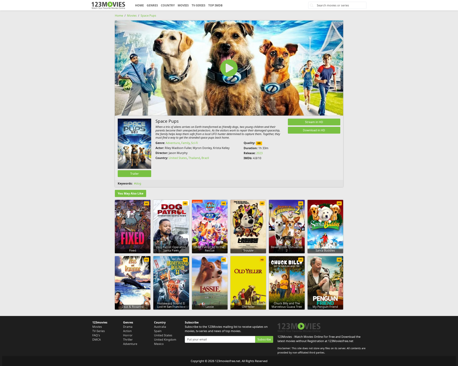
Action (127, 331)
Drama (127, 327)
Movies (183, 5)
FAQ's (96, 335)
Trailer (134, 174)
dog (138, 183)
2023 (259, 153)
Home (139, 5)
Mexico (159, 344)
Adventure (173, 143)
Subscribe (264, 339)
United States (178, 158)
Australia (160, 327)
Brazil (205, 158)
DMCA (96, 340)
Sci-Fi (194, 143)
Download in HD (314, 130)
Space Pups (148, 16)
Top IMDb (215, 5)
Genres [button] (152, 5)
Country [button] (168, 5)
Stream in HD (314, 122)
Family (185, 143)
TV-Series (198, 5)
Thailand (194, 158)
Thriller (128, 340)
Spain (158, 331)
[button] (229, 68)
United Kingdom (165, 340)
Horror (128, 335)
